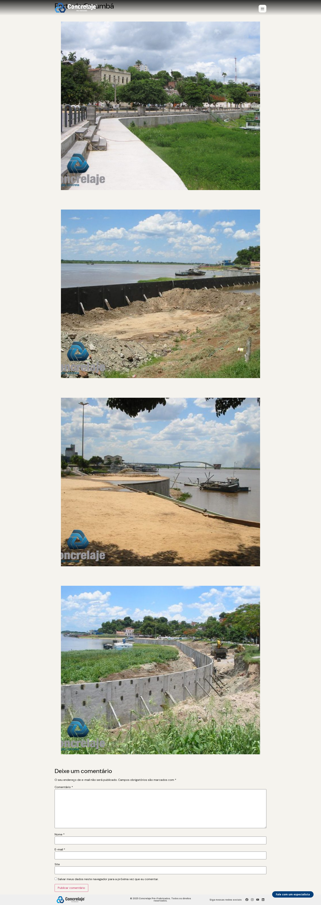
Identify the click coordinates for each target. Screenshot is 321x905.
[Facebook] (246, 899)
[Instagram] (252, 899)
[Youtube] (257, 899)
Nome (60, 834)
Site (57, 864)
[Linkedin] (263, 899)
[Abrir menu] (262, 9)
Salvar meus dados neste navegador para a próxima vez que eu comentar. (108, 879)
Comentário (64, 787)
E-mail (60, 849)
